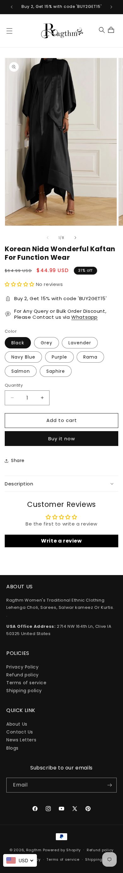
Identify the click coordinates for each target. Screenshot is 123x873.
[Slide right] (75, 238)
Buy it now (61, 438)
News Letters (21, 740)
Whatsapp (84, 317)
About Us (16, 724)
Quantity (14, 385)
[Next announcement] (111, 7)
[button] (9, 31)
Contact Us (19, 732)
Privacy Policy (22, 667)
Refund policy (22, 675)
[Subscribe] (109, 785)
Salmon (20, 371)
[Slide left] (48, 238)
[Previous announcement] (12, 7)
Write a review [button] (61, 540)
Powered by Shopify (62, 849)
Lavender (79, 343)
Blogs (12, 748)
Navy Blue (23, 357)
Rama (90, 357)
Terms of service (26, 683)
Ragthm (34, 849)
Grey (46, 343)
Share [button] (18, 460)
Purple (59, 357)
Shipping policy (24, 690)
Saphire (55, 371)
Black (17, 343)
